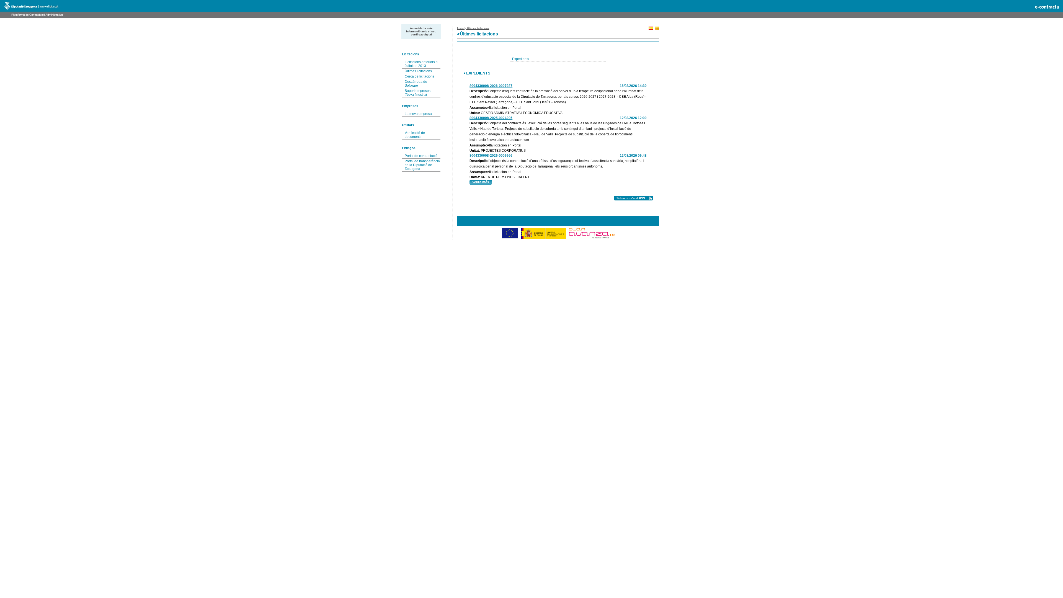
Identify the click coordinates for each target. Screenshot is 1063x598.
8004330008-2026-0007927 (490, 86)
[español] (651, 28)
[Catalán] (657, 28)
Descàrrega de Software (416, 83)
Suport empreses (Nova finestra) (417, 93)
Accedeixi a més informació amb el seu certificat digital (421, 31)
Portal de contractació (421, 156)
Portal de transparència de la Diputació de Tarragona (422, 165)
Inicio (461, 28)
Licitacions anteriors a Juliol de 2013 (421, 64)
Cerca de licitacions (419, 76)
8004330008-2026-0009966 (490, 156)
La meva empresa (418, 114)
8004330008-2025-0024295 (490, 118)
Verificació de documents (415, 135)
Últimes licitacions (418, 71)
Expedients (520, 59)
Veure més (480, 182)
